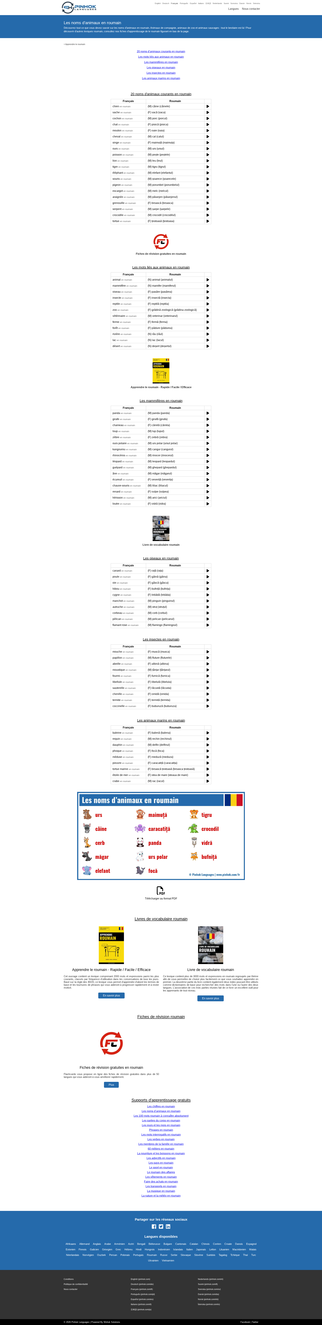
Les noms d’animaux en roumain (161, 1111)
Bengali (141, 1243)
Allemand (84, 1243)
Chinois (205, 1243)
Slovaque (186, 1255)
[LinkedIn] (168, 1227)
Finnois (83, 1249)
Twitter (255, 1322)
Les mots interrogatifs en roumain (161, 1134)
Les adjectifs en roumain (161, 1158)
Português (184, 3)
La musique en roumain (161, 1191)
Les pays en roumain (161, 1162)
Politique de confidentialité (76, 1284)
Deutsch (165, 3)
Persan (113, 1255)
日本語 (208, 3)
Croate (228, 1243)
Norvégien (88, 1255)
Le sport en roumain (161, 1167)
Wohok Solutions (112, 1322)
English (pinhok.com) (140, 1279)
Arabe (107, 1243)
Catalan (194, 1243)
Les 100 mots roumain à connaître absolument (161, 1115)
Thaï (245, 1255)
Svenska (234, 3)
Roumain (152, 1255)
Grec (118, 1249)
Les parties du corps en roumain (161, 1120)
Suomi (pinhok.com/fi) (208, 1284)
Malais (252, 1249)
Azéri (131, 1243)
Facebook (245, 1322)
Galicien (94, 1249)
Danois (239, 1243)
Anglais (97, 1243)
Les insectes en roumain (161, 72)
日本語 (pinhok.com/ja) (141, 1309)
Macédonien (239, 1249)
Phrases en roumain (161, 1129)
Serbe (174, 1255)
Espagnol (251, 1243)
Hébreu (128, 1249)
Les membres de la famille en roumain (161, 1144)
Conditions (69, 1279)
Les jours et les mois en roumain (161, 1125)
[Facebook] (153, 1227)
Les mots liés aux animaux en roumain (161, 56)
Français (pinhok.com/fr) (142, 1289)
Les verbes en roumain (161, 1139)
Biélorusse (154, 1243)
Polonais (125, 1255)
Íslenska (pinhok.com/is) (209, 1304)
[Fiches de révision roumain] (111, 1061)
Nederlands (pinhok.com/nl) (210, 1279)
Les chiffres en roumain (161, 1106)
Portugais (138, 1255)
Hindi (138, 1249)
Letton (212, 1249)
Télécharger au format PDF (161, 898)
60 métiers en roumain (161, 1148)
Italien (189, 1249)
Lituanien (224, 1249)
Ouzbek (101, 1255)
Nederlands (217, 3)
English (158, 3)
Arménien (119, 1243)
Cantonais (180, 1243)
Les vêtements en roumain (161, 1176)
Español (193, 3)
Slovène (198, 1255)
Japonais (201, 1249)
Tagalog (223, 1255)
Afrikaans (71, 1243)
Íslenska (256, 3)
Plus (111, 1084)
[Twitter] (161, 1227)
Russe (163, 1255)
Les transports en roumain (161, 1186)
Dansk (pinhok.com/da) (208, 1294)
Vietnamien (168, 1260)
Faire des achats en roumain (161, 1181)
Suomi (226, 3)
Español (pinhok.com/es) (142, 1299)
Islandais (178, 1249)
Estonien (70, 1249)
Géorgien (107, 1249)
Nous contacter (251, 8)
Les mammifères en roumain (161, 62)
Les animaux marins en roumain (161, 78)
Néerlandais (72, 1255)
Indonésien (164, 1249)
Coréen (217, 1243)
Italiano (201, 3)
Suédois (210, 1255)
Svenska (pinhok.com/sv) (209, 1289)
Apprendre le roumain (75, 44)
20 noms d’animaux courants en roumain (161, 51)
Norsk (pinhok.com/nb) (208, 1299)
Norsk (248, 3)
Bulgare (168, 1243)
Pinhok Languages (80, 1322)
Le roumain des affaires (161, 1172)
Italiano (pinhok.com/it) (141, 1304)
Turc (253, 1255)
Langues (233, 8)
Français (174, 3)
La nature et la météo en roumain (161, 1195)
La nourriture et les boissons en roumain (161, 1153)
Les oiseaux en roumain (161, 67)
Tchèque (235, 1255)
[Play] (208, 106)
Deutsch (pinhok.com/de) (142, 1284)
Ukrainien (153, 1260)
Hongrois (150, 1249)
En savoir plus (111, 995)
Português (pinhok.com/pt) (143, 1294)
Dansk (242, 3)
